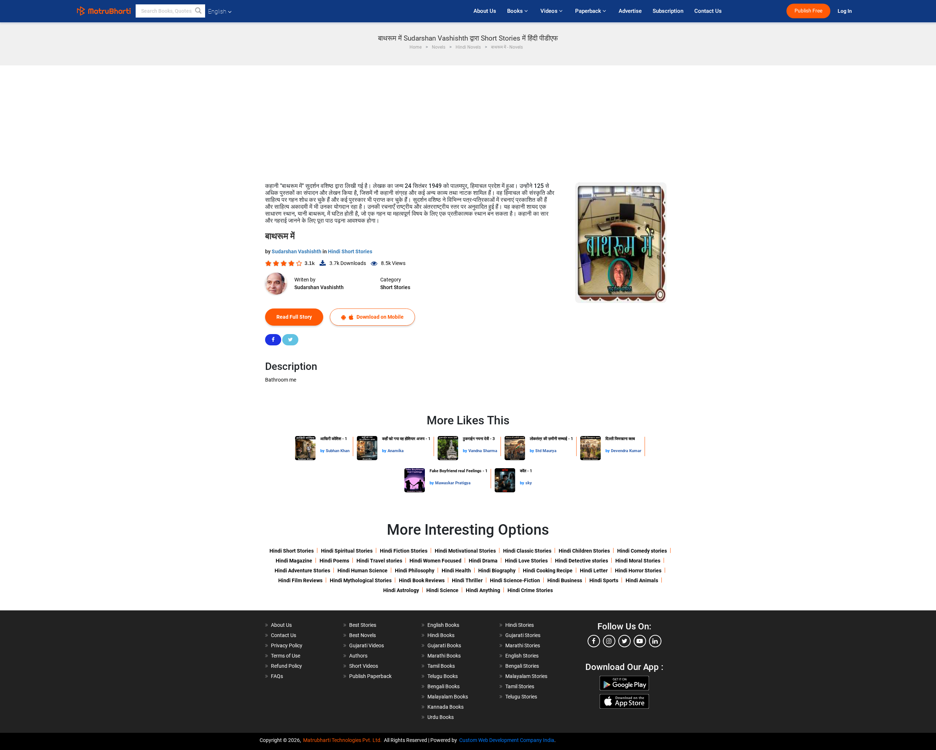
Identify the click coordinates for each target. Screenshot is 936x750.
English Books (443, 625)
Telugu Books (442, 676)
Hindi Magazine (294, 561)
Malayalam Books (447, 697)
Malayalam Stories (526, 676)
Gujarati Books (444, 645)
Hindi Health (456, 570)
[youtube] (640, 641)
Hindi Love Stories (526, 561)
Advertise (630, 11)
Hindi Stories (519, 625)
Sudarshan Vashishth (297, 251)
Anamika (396, 450)
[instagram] (609, 641)
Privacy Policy (286, 645)
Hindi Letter (594, 570)
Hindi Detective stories (581, 561)
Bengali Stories (522, 666)
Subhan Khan (338, 450)
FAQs (277, 676)
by (323, 450)
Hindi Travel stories (379, 561)
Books (515, 11)
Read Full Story (294, 317)
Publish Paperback (370, 676)
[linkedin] (655, 641)
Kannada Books (445, 707)
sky (528, 483)
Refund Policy (286, 666)
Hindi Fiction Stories (403, 551)
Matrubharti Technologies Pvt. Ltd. (343, 740)
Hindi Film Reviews (300, 580)
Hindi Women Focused (435, 561)
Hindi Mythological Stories (361, 580)
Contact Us (708, 11)
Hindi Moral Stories (637, 561)
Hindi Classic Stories (527, 551)
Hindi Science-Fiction (515, 580)
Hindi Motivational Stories (465, 551)
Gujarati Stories (522, 635)
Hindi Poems (334, 561)
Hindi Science (442, 590)
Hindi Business (564, 580)
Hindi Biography (497, 570)
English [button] (217, 11)
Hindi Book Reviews (422, 580)
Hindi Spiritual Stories (347, 551)
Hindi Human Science (362, 570)
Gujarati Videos (366, 645)
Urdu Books (440, 717)
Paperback (589, 11)
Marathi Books (444, 656)
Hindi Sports (603, 580)
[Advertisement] (468, 120)
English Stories (522, 656)
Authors (358, 656)
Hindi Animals (642, 580)
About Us (484, 11)
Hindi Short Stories (350, 251)
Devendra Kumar (626, 450)
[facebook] (594, 641)
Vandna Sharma (482, 450)
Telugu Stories (521, 697)
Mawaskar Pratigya (453, 483)
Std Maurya (545, 450)
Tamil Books (441, 666)
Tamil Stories (519, 686)
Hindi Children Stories (584, 551)
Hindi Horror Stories (638, 570)
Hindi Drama (483, 561)
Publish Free (808, 11)
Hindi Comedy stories (642, 551)
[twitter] (624, 641)
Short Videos (363, 666)
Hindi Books (440, 635)
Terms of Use (285, 656)
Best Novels (362, 635)
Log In (845, 11)
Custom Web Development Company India (506, 740)
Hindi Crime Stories (530, 590)
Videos (549, 11)
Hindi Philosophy (414, 570)
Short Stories (395, 287)
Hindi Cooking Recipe (548, 570)
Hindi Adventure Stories (302, 570)
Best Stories (362, 625)
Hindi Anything (483, 590)
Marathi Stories (522, 645)
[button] (198, 11)
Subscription (668, 11)
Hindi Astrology (401, 590)
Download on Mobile (379, 317)
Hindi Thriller (467, 580)
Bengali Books (443, 686)
